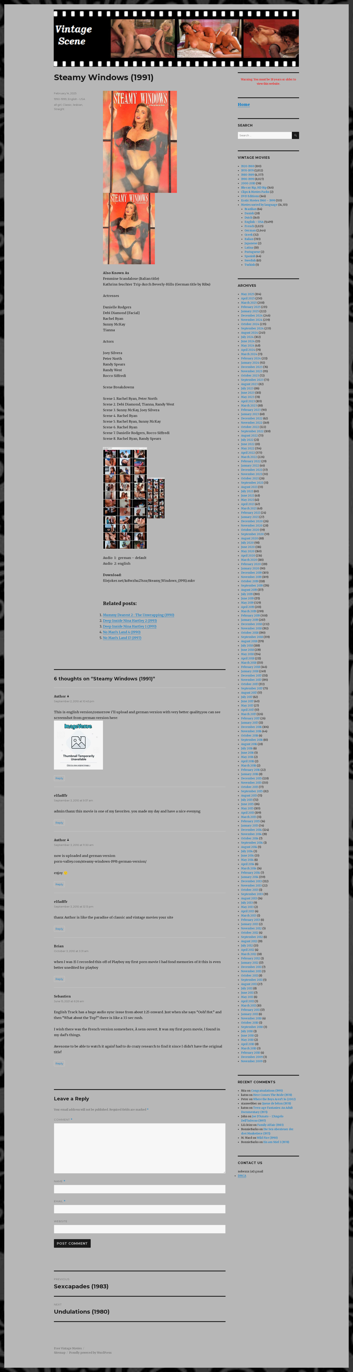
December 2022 (252, 418)
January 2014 (249, 877)
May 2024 (248, 345)
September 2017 (252, 688)
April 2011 (247, 1001)
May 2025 (247, 294)
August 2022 (249, 435)
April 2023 (248, 401)
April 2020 (248, 555)
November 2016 (251, 731)
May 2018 (247, 654)
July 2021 (247, 491)
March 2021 (249, 508)
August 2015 (249, 795)
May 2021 (247, 500)
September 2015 (252, 791)
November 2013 (251, 885)
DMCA (242, 1176)
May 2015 (247, 808)
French (249, 226)
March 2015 (248, 817)
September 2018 (252, 637)
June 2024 (248, 341)
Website (60, 1221)
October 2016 (249, 735)
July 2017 (246, 697)
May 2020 (248, 551)
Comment (63, 1119)
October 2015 (249, 787)
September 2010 (252, 1027)
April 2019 (247, 607)
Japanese (251, 243)
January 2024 (250, 362)
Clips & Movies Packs (255, 192)
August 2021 (249, 487)
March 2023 (249, 405)
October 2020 (250, 530)
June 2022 (248, 444)
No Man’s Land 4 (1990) (122, 632)
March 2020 (249, 560)
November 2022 (251, 422)
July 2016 (247, 748)
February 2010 (250, 1052)
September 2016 (252, 740)
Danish (249, 213)
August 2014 (249, 847)
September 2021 (252, 482)
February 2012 (250, 958)
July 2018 (247, 645)
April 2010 (247, 1044)
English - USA (76, 99)
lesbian (77, 104)
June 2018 (247, 650)
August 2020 (249, 538)
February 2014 (250, 872)
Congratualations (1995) (267, 1090)
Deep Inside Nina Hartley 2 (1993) (130, 621)
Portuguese (252, 252)
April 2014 (247, 864)
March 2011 (248, 1005)
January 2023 (250, 414)
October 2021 (250, 478)
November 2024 (252, 320)
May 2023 (247, 397)
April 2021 (248, 504)
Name (59, 1181)
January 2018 (249, 671)
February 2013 (250, 920)
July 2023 (247, 388)
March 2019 (248, 611)
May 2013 (247, 907)
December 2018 (251, 624)
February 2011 (250, 1010)
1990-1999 (60, 99)
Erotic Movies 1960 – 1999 (258, 200)
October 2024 (250, 324)
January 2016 (249, 774)
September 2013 (252, 894)
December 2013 (251, 881)
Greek (249, 235)
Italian (249, 239)
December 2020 (252, 521)
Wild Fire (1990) (267, 1138)
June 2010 (247, 1035)
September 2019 (252, 585)
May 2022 (247, 448)
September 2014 (252, 842)
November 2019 (251, 577)
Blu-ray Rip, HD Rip (254, 187)
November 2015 (251, 782)
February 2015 (250, 821)
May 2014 (247, 860)
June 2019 (247, 598)
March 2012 (248, 954)
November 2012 (251, 928)
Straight (59, 109)
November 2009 (252, 1061)
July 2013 (247, 902)
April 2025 (248, 298)
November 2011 (251, 971)
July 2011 (246, 988)
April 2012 (247, 950)
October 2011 (249, 975)
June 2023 (248, 392)
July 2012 (247, 945)
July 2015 (247, 800)
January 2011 (249, 1014)
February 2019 (250, 615)
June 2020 (248, 547)
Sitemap (59, 1352)
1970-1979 (247, 170)
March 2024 (249, 354)
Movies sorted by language (259, 205)
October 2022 (250, 427)
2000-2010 (248, 183)
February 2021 (250, 512)
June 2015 (247, 804)
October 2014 (249, 838)
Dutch (248, 217)
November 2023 (251, 371)
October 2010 (249, 1022)
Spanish (250, 256)
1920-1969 (247, 166)
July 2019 (247, 594)
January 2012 (249, 962)
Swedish (250, 260)
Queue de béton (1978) (276, 1103)
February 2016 (250, 770)
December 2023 (252, 367)
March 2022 (249, 457)
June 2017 (247, 701)
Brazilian (251, 209)
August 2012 (249, 941)
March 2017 (248, 714)
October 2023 (250, 375)
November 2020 (252, 525)
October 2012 (249, 932)
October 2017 (249, 684)
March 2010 (248, 1048)
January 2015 (249, 825)
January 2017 (249, 722)
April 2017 (247, 710)
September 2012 (252, 937)
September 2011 (252, 980)
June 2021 (247, 495)
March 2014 (248, 868)
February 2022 (251, 461)
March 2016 (248, 765)
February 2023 (251, 410)
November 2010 (251, 1018)
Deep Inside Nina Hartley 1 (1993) (129, 626)
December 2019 (251, 572)
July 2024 (247, 337)
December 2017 (251, 675)
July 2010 (247, 1031)
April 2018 (247, 658)
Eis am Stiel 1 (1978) (276, 1142)
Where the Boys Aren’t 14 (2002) (274, 1099)
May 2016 (247, 757)
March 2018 (248, 662)
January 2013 (249, 924)
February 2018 (250, 667)
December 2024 (252, 315)
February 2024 (251, 358)
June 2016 (247, 752)
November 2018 (251, 628)
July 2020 (247, 542)
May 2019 (247, 602)
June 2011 (247, 992)
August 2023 (249, 384)
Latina (249, 247)
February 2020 (251, 564)
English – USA (254, 222)
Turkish (250, 265)
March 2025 (249, 302)
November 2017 (251, 680)
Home (244, 104)
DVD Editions (250, 196)
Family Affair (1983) (270, 1125)
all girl (57, 104)
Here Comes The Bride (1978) (272, 1095)
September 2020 (252, 534)
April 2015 (247, 812)
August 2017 (249, 692)
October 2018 (249, 632)
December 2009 (252, 1057)
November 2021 (251, 474)
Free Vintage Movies (68, 1348)
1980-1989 (247, 175)
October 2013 (249, 890)
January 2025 (250, 311)
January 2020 (250, 568)
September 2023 (252, 380)
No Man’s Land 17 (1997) (122, 638)
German (250, 230)
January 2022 (250, 465)
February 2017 (250, 718)
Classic (67, 104)
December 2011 (251, 967)
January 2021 (250, 517)
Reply (59, 778)
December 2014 (251, 830)
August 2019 (249, 590)
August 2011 (249, 984)
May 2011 (247, 997)
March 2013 (248, 915)
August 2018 (249, 641)
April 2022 (248, 452)
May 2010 (247, 1040)
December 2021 (251, 470)
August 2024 (249, 332)
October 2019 (249, 581)
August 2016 (249, 744)
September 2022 (252, 431)
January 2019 (249, 620)
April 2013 (247, 911)
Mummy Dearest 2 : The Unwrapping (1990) (138, 615)
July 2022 (247, 440)
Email (60, 1201)
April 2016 (247, 761)
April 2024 (248, 350)
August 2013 (249, 898)
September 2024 (252, 328)
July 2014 (247, 851)
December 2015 (251, 778)
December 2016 (251, 727)
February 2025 (250, 307)
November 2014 (251, 834)
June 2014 (247, 855)
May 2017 (247, 705)
